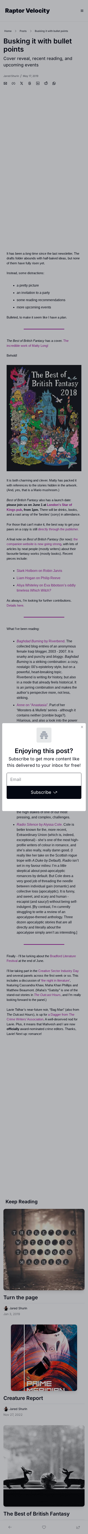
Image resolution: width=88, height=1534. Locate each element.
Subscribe (41, 792)
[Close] (82, 727)
